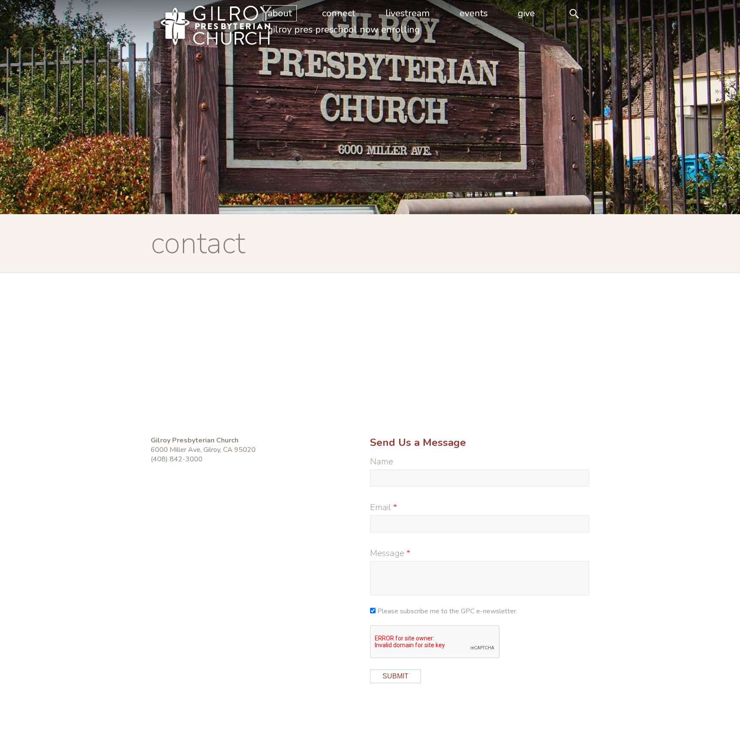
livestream (407, 13)
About (280, 13)
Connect (338, 13)
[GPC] (202, 27)
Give (526, 13)
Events (474, 13)
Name (381, 461)
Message (387, 553)
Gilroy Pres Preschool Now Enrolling (344, 29)
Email (380, 507)
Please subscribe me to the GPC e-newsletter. (447, 611)
